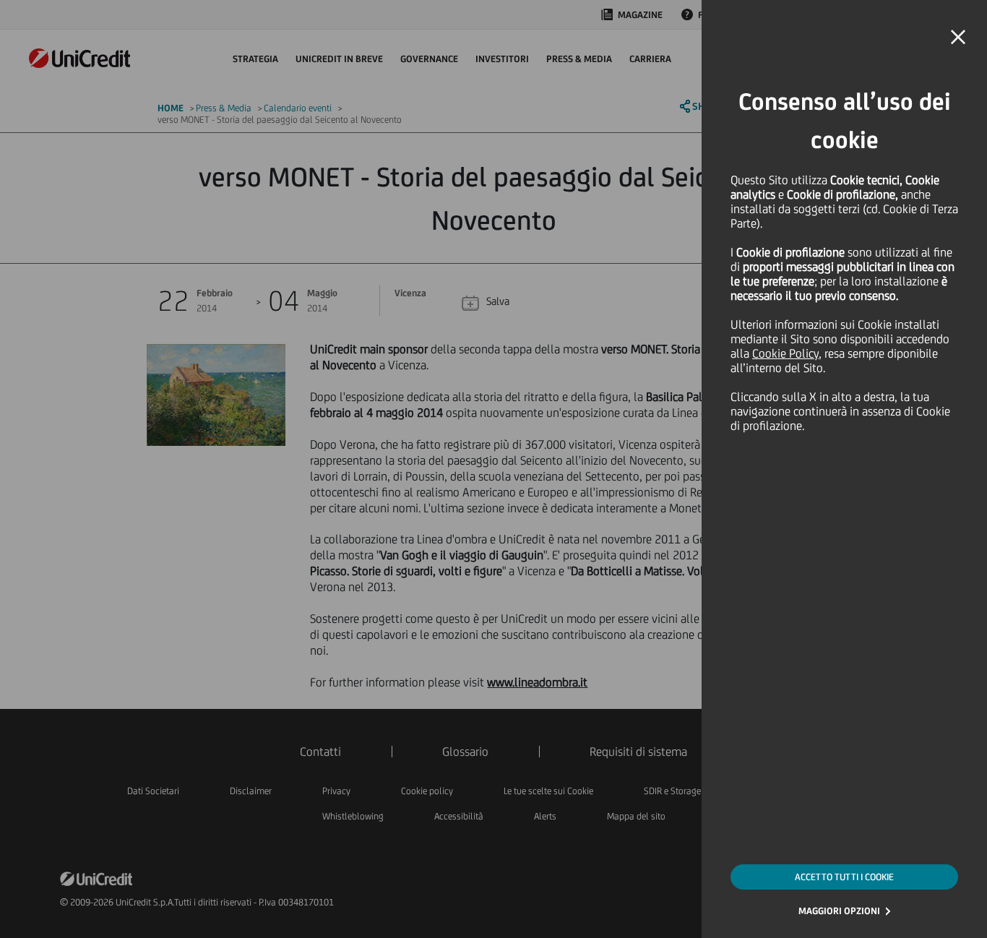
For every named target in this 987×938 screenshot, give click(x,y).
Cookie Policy (785, 353)
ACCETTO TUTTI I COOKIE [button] (844, 877)
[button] (958, 37)
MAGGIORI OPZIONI (839, 910)
